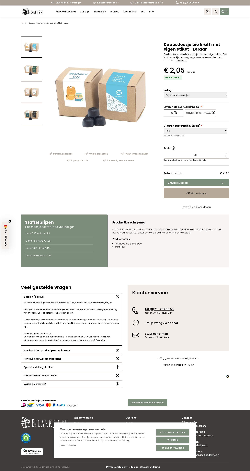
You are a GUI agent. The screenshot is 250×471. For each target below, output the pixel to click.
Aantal (169, 147)
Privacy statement (116, 467)
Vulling (167, 90)
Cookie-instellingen (173, 448)
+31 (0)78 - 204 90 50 (159, 309)
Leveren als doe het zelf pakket (182, 107)
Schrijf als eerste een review (178, 364)
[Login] (207, 11)
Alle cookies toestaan (172, 432)
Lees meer (181, 60)
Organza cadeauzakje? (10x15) (182, 125)
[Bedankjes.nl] (32, 11)
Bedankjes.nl (45, 466)
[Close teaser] (9, 221)
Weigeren (172, 440)
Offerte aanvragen (196, 193)
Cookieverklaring (150, 467)
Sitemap (133, 467)
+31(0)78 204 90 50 (189, 2)
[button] (178, 364)
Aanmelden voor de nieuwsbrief (148, 402)
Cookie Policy (123, 441)
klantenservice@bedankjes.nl (203, 455)
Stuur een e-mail (156, 334)
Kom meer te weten (68, 445)
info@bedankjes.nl (197, 445)
